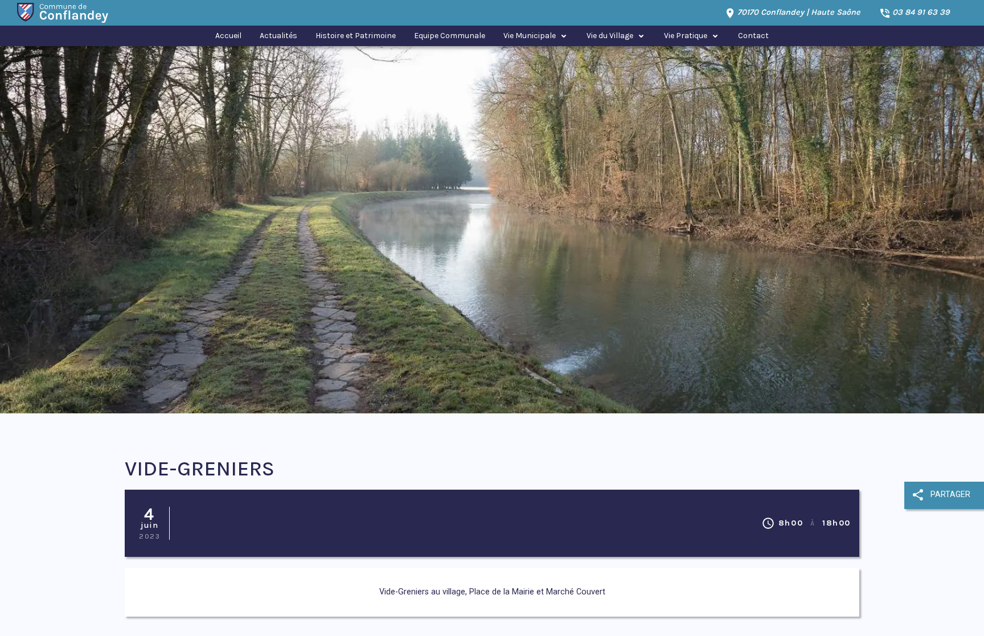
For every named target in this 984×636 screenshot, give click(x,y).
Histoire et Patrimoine (355, 35)
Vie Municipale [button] (529, 35)
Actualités (278, 35)
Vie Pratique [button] (685, 35)
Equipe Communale (449, 35)
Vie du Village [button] (610, 35)
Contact (753, 35)
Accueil (228, 35)
